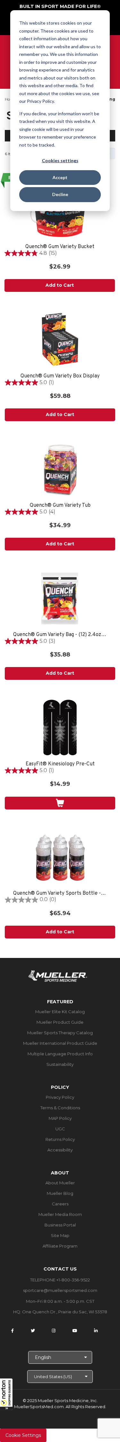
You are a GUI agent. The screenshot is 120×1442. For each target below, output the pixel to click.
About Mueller (60, 1182)
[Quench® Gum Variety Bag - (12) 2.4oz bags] (60, 598)
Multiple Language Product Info (60, 1053)
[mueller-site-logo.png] (57, 975)
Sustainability (60, 1064)
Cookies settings (60, 160)
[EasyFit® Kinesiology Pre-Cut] (60, 727)
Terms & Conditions (60, 1107)
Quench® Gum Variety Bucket (59, 247)
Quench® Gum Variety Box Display (60, 376)
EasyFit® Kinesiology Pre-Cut (60, 764)
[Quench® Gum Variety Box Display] (60, 339)
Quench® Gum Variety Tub (60, 506)
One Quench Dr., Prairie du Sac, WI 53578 (64, 1311)
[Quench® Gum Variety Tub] (60, 469)
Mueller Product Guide (60, 1022)
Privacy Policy (60, 1097)
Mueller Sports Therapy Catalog (60, 1032)
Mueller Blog (60, 1193)
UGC (60, 1128)
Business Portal (60, 1224)
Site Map (60, 1235)
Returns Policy (60, 1139)
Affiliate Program (60, 1245)
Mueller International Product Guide (60, 1043)
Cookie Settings (23, 1435)
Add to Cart (59, 285)
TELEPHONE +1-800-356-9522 (60, 1279)
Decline (60, 194)
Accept (60, 177)
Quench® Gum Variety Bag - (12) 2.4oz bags (60, 635)
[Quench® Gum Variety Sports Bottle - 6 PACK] (60, 857)
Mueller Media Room (60, 1214)
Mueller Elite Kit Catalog (60, 1011)
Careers (60, 1203)
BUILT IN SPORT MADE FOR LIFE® (60, 6)
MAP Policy (60, 1118)
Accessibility (60, 1149)
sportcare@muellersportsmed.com (60, 1290)
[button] (6, 1394)
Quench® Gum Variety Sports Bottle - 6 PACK (60, 894)
